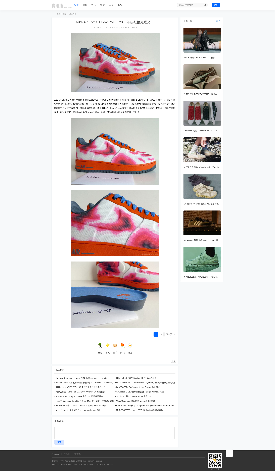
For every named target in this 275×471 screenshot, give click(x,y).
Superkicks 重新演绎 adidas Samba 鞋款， (202, 240)
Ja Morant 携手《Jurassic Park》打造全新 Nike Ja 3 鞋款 (81, 405)
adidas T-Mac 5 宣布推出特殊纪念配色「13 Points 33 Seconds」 (85, 382)
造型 (93, 5)
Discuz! (64, 465)
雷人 (107, 352)
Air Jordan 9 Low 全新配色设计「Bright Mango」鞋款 (140, 392)
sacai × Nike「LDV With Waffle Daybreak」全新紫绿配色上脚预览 (145, 382)
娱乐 (120, 5)
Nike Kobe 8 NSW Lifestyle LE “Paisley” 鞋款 (136, 378)
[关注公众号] (229, 453)
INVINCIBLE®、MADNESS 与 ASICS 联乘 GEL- (205, 277)
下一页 (169, 334)
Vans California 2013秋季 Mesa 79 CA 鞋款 (135, 401)
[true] (205, 5)
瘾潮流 (53, 14)
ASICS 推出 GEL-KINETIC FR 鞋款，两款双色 (204, 57)
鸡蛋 (130, 352)
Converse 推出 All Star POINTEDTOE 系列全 (203, 131)
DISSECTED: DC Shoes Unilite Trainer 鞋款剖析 (138, 387)
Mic (117, 28)
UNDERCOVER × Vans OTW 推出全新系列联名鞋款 (139, 410)
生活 (111, 5)
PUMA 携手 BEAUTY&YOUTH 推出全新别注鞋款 (205, 94)
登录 (216, 5)
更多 (218, 21)
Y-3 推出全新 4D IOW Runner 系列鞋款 (134, 396)
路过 (100, 352)
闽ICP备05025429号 (105, 465)
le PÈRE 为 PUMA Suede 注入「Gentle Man (203, 167)
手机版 (67, 454)
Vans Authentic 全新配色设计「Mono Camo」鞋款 (78, 410)
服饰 (85, 5)
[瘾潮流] (62, 5)
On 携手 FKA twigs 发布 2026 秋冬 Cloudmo (203, 204)
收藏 (173, 361)
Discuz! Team (88, 465)
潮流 (102, 5)
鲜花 (122, 352)
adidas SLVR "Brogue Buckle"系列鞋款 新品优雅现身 (79, 396)
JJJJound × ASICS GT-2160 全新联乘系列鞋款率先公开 (81, 387)
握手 (115, 352)
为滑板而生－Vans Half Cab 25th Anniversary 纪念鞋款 (80, 392)
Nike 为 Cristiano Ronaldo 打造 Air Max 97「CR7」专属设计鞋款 (85, 401)
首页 (76, 5)
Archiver (55, 454)
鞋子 (64, 14)
